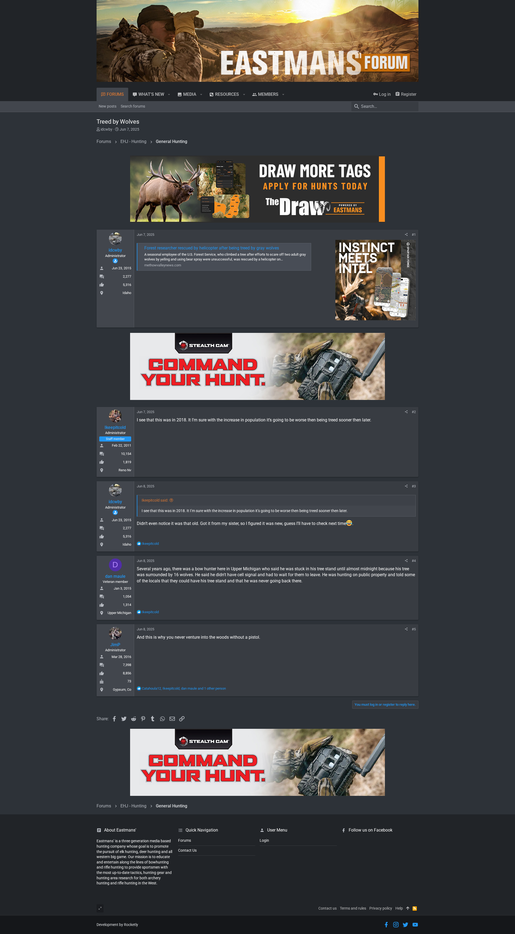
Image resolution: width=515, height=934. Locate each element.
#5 (414, 629)
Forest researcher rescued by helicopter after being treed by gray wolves (211, 248)
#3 (414, 486)
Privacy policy (380, 908)
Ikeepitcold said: (155, 500)
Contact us (327, 908)
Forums (184, 840)
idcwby (106, 129)
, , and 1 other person (184, 688)
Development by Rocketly (117, 924)
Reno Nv (125, 470)
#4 (414, 561)
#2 (414, 412)
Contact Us (187, 850)
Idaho (127, 293)
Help (399, 908)
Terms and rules (353, 908)
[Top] (407, 908)
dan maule (115, 576)
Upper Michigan (119, 613)
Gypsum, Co (122, 689)
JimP (115, 644)
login (264, 840)
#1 (414, 235)
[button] (169, 94)
